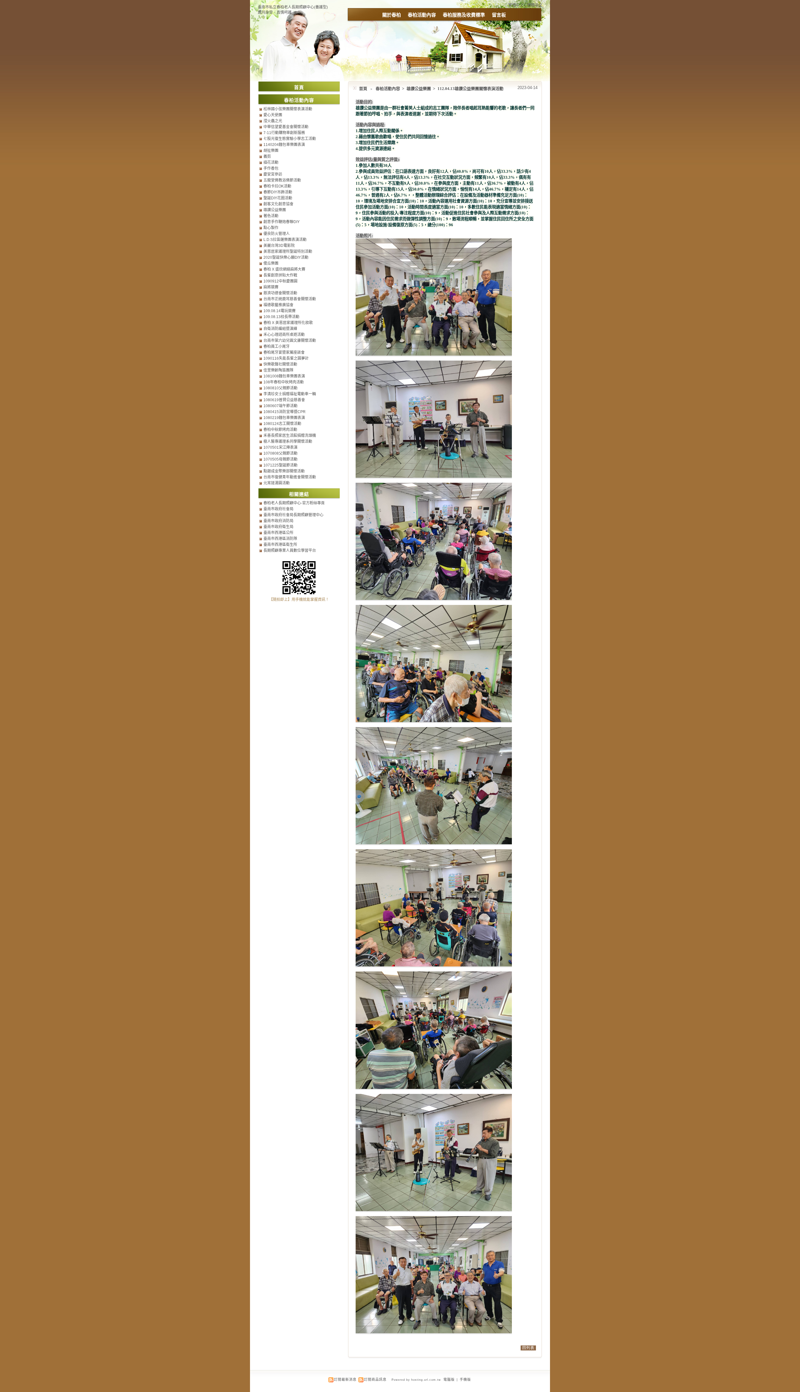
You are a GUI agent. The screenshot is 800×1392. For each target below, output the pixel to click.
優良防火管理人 (276, 234)
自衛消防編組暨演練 (280, 329)
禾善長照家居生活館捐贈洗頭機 (289, 435)
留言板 (499, 14)
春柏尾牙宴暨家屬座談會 (284, 352)
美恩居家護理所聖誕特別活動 (287, 251)
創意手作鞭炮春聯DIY (281, 222)
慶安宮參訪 (272, 174)
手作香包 (270, 168)
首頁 (363, 88)
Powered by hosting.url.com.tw (416, 1379)
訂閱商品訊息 (375, 1379)
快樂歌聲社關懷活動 (280, 364)
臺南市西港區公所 (278, 533)
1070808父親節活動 (280, 453)
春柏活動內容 (422, 14)
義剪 (267, 156)
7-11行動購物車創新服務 (284, 133)
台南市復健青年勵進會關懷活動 (289, 477)
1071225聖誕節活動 (280, 465)
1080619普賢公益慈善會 (284, 400)
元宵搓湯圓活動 (276, 483)
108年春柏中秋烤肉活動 (283, 382)
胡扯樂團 (270, 150)
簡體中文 (534, 5)
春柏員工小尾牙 (276, 346)
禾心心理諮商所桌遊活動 (284, 334)
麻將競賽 (270, 287)
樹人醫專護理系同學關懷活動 (287, 441)
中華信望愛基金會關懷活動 (285, 127)
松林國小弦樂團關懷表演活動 (287, 109)
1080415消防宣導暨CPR (284, 412)
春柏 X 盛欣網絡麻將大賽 (284, 269)
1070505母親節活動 (280, 459)
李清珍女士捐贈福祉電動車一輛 (289, 394)
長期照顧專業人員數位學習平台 (289, 550)
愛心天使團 (272, 115)
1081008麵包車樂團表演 (284, 376)
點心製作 (270, 228)
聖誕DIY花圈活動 (277, 198)
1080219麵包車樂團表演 (284, 418)
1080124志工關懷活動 (282, 424)
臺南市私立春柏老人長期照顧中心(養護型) (293, 7)
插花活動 (270, 162)
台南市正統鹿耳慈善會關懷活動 (289, 299)
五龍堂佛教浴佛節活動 (282, 180)
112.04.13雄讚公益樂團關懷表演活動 (470, 88)
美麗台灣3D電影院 (279, 245)
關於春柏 (391, 14)
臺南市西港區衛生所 (280, 544)
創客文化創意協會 (278, 204)
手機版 (465, 1379)
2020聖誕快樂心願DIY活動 (285, 257)
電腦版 (449, 1379)
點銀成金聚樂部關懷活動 (284, 471)
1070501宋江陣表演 (280, 447)
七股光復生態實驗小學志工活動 (289, 139)
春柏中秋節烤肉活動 (280, 429)
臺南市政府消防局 (278, 521)
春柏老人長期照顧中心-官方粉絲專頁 (294, 503)
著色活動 (270, 216)
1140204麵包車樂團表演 (284, 144)
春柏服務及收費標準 (464, 14)
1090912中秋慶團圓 (280, 281)
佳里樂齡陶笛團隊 (278, 370)
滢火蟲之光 (272, 121)
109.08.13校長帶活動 (281, 317)
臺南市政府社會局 (278, 509)
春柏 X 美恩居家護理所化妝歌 (288, 323)
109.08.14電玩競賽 (279, 311)
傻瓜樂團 (270, 263)
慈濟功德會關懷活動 (280, 293)
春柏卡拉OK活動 (277, 186)
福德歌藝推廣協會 (278, 305)
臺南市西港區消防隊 (280, 538)
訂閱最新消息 (345, 1379)
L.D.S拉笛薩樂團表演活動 (285, 239)
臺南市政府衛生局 (278, 527)
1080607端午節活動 (280, 406)
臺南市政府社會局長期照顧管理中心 (293, 515)
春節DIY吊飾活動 (277, 192)
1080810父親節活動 (280, 388)
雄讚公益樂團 (419, 88)
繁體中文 (515, 5)
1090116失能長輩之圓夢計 (286, 358)
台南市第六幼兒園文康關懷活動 (289, 340)
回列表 (528, 1348)
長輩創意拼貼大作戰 (280, 275)
